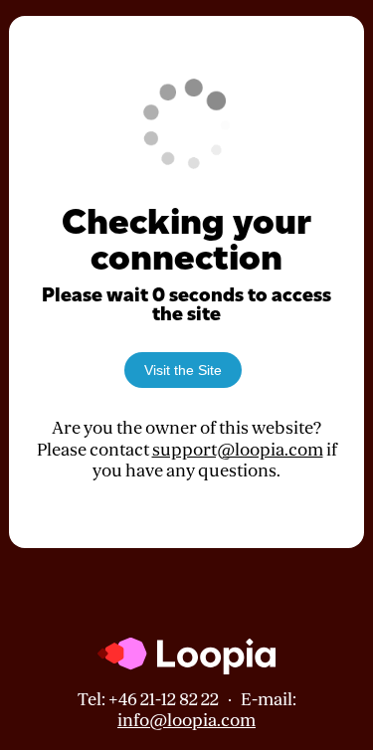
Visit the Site (183, 370)
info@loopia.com (186, 720)
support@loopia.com (237, 450)
